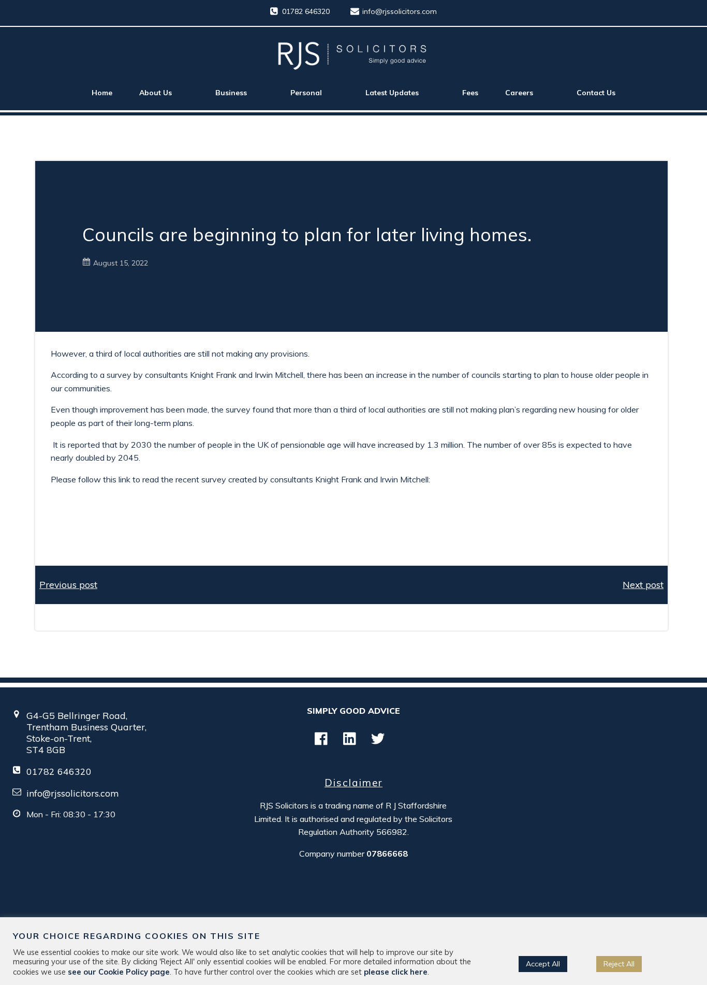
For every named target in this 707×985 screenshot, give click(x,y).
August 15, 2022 (120, 263)
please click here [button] (396, 972)
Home (102, 92)
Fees (470, 92)
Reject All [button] (619, 963)
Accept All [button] (543, 963)
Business (231, 92)
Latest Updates (392, 92)
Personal (306, 92)
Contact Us (596, 92)
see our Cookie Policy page (119, 972)
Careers (519, 92)
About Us (155, 92)
